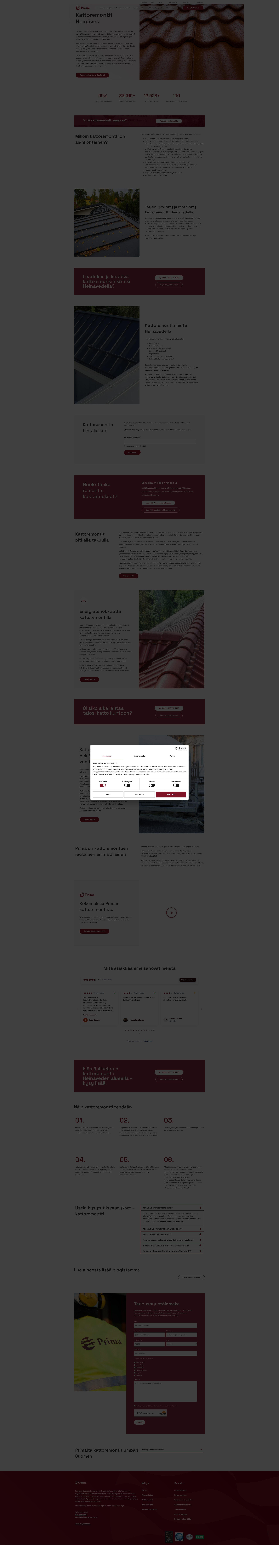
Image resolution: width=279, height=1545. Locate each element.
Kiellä (108, 794)
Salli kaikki (171, 794)
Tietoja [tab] (172, 756)
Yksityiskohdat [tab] (139, 756)
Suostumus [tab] (106, 756)
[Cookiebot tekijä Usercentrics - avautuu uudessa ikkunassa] (176, 748)
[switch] (127, 785)
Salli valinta (139, 794)
